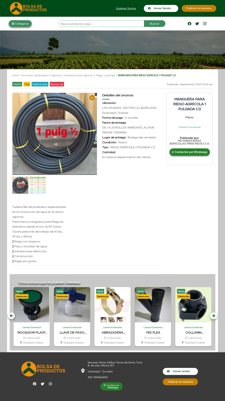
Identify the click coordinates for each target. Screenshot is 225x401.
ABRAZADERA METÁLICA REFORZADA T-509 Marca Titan (112, 332)
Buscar (154, 23)
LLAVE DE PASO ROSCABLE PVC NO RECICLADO (72, 332)
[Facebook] (189, 23)
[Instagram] (204, 23)
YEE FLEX (153, 332)
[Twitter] (197, 23)
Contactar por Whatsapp (190, 151)
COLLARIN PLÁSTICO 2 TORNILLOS (193, 332)
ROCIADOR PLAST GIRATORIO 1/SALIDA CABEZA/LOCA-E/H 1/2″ (31, 332)
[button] (126, 8)
